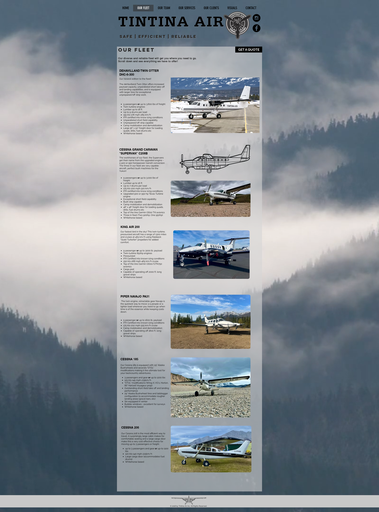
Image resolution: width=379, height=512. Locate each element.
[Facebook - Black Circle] (256, 28)
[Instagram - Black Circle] (256, 18)
